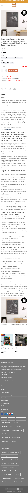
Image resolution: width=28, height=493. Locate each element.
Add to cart (13, 70)
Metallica (14, 441)
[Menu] (2, 5)
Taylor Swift (13, 470)
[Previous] (1, 345)
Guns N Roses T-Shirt (17, 430)
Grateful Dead (18, 426)
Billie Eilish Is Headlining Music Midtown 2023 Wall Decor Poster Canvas (7, 350)
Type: (2, 55)
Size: (2, 60)
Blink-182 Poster (21, 419)
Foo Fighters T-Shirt (7, 426)
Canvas (7, 37)
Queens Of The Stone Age (17, 459)
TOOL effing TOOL (19, 478)
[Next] (27, 345)
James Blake (5, 86)
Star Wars (4, 470)
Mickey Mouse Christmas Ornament (10, 452)
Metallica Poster (6, 444)
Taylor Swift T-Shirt (6, 474)
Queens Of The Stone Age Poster (10, 463)
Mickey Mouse (5, 448)
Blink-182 (11, 419)
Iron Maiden (5, 441)
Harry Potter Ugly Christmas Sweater (11, 437)
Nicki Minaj (5, 459)
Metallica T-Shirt (18, 444)
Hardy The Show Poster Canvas (19, 349)
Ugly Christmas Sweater (17, 481)
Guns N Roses (5, 430)
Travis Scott (5, 481)
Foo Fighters (17, 422)
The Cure (17, 474)
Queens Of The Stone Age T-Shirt (10, 467)
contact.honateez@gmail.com (17, 290)
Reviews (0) (3, 97)
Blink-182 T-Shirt (6, 422)
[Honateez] (14, 5)
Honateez (11, 105)
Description (4, 94)
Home (2, 37)
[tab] (14, 94)
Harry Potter (5, 433)
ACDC (3, 419)
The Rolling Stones (6, 478)
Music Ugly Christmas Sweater (9, 456)
